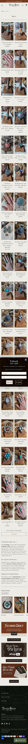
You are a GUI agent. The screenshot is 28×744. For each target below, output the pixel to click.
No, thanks (18, 382)
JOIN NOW (9, 382)
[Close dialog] (26, 360)
